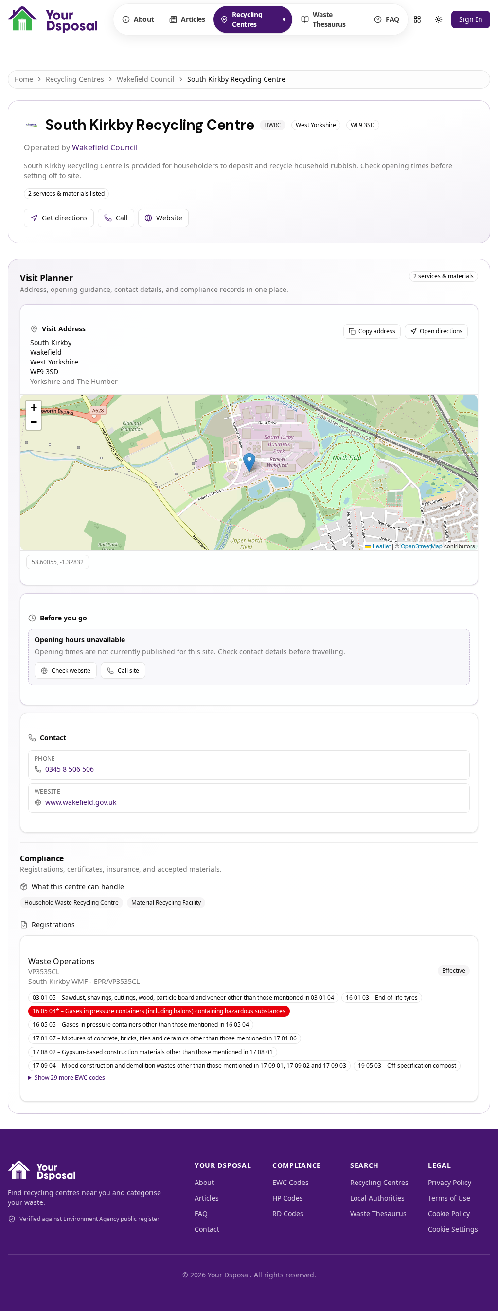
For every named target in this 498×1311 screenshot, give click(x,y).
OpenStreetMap (422, 546)
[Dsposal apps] (417, 19)
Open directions (441, 331)
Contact (207, 1229)
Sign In (470, 19)
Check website (71, 670)
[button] (249, 463)
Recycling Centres (243, 19)
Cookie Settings (453, 1229)
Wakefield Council (146, 79)
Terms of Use (449, 1197)
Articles (193, 19)
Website (169, 217)
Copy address (376, 331)
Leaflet (381, 546)
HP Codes (287, 1197)
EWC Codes (290, 1182)
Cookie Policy (449, 1213)
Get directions (65, 217)
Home (23, 79)
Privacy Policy (449, 1182)
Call (122, 217)
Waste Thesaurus (329, 19)
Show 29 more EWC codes (70, 1078)
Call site (128, 670)
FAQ (392, 19)
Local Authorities (377, 1197)
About (144, 19)
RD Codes (287, 1213)
